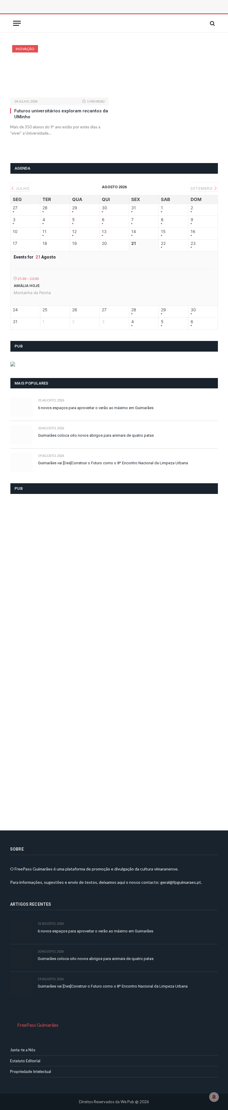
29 (74, 207)
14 (133, 231)
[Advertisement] (77, 13)
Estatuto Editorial (25, 1060)
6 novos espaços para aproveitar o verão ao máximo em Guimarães (95, 408)
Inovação (25, 49)
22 (163, 243)
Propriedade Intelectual (30, 1071)
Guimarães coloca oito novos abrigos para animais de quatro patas (96, 435)
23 (193, 243)
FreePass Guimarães (37, 1025)
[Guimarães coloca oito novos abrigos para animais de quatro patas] (21, 434)
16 (193, 231)
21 (133, 243)
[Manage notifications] (214, 1097)
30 (104, 207)
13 (104, 231)
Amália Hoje (26, 285)
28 (45, 207)
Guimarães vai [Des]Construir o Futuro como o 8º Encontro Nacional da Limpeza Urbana (113, 463)
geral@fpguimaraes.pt (180, 882)
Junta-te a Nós (22, 1049)
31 (133, 207)
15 (163, 231)
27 (15, 207)
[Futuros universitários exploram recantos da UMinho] (59, 71)
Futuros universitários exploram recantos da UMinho (61, 113)
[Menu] (17, 23)
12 (74, 231)
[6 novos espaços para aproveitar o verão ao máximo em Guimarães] (21, 407)
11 (44, 231)
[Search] (212, 23)
